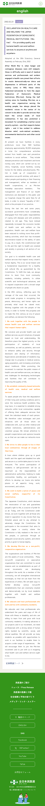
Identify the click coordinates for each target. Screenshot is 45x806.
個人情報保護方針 (16, 790)
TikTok (22, 764)
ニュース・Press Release (22, 687)
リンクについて (30, 790)
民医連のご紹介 (23, 682)
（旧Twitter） (24, 747)
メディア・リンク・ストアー (23, 701)
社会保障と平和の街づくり (22, 696)
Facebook (22, 739)
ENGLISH (22, 725)
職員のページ (24, 717)
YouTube (22, 756)
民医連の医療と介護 (23, 692)
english (19, 21)
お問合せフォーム (22, 772)
